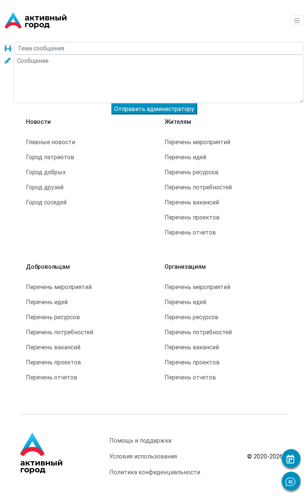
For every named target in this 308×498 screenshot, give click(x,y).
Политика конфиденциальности (154, 472)
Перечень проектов (192, 217)
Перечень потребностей (198, 187)
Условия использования (143, 456)
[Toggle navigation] (296, 20)
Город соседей (46, 202)
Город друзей (44, 187)
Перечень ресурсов (192, 172)
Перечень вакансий (192, 202)
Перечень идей (185, 157)
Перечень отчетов (190, 232)
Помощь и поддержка (140, 440)
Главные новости (50, 142)
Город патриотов (50, 157)
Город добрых (46, 172)
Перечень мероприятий (197, 142)
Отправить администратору (154, 109)
